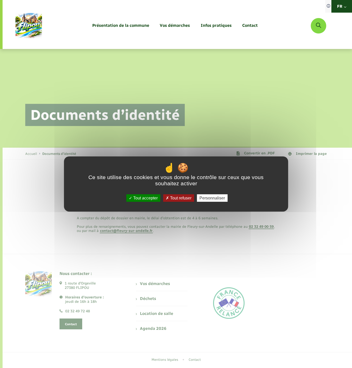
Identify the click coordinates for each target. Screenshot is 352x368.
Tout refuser (180, 198)
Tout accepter (145, 198)
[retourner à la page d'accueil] (28, 26)
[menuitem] (120, 25)
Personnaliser (212, 198)
